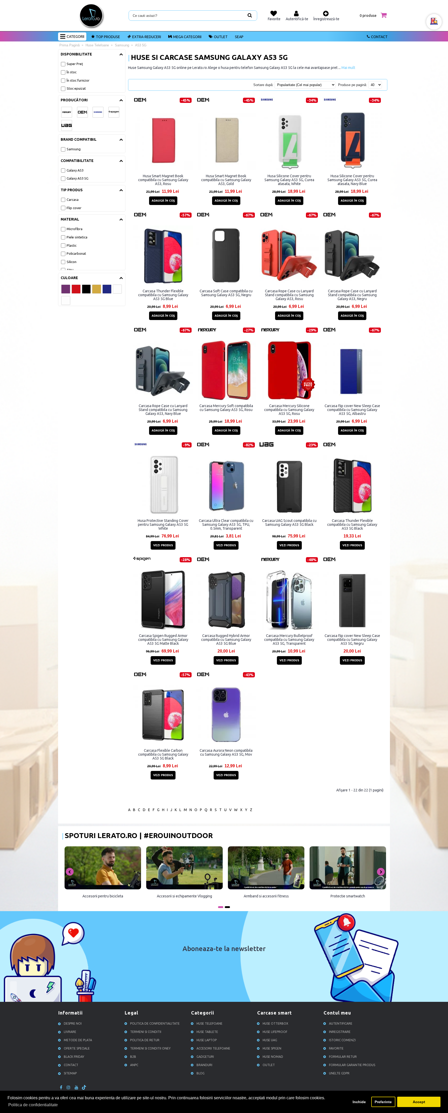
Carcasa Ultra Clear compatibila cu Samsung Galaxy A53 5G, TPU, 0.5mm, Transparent (226, 524)
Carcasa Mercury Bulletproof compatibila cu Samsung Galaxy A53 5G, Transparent (289, 640)
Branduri (204, 1065)
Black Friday (74, 1056)
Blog (201, 1073)
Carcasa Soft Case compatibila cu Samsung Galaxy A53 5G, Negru (226, 293)
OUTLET (221, 37)
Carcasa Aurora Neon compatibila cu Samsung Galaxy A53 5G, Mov (226, 752)
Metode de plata (78, 1040)
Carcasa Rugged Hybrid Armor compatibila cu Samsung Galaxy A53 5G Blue (226, 640)
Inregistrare (340, 1031)
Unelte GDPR (339, 1073)
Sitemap (70, 1073)
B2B (133, 1056)
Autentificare (340, 1023)
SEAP (239, 37)
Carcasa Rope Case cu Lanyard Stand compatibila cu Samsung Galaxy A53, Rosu (289, 295)
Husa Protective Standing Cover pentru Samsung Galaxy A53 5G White (163, 524)
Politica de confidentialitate (155, 1023)
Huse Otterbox (275, 1023)
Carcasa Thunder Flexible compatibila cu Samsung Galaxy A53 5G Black (352, 524)
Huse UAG (270, 1040)
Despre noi (73, 1023)
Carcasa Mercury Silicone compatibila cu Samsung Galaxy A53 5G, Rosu (289, 410)
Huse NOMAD (273, 1056)
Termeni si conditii (145, 1031)
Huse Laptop (207, 1040)
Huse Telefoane (209, 1023)
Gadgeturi (205, 1056)
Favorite (336, 1048)
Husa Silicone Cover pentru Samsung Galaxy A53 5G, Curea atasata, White (289, 180)
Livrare (70, 1031)
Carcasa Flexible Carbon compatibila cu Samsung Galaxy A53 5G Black (163, 754)
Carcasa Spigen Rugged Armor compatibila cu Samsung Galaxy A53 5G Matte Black (163, 640)
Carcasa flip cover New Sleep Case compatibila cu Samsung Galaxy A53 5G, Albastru (352, 410)
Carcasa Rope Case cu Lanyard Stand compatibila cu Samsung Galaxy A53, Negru (352, 295)
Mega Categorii (187, 37)
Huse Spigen (272, 1048)
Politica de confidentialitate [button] (33, 1105)
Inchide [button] (359, 1102)
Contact (379, 37)
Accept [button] (419, 1102)
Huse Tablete (207, 1031)
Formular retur (343, 1056)
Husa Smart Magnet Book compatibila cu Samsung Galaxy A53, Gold (226, 180)
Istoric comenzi (342, 1040)
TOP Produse (108, 37)
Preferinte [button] (383, 1102)
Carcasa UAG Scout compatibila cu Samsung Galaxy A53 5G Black (289, 523)
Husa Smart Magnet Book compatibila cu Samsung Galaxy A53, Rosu (163, 180)
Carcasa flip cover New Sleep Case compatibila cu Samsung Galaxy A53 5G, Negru (352, 640)
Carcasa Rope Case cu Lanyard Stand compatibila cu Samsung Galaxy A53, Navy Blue (163, 410)
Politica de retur (144, 1040)
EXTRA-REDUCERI (146, 37)
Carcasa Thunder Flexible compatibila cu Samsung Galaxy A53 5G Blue (163, 295)
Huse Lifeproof (275, 1031)
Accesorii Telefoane (213, 1048)
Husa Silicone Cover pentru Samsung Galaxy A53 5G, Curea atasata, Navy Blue (352, 180)
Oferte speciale (77, 1048)
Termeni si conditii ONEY (150, 1048)
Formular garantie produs (352, 1065)
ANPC (134, 1065)
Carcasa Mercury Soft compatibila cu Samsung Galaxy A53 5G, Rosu (226, 408)
